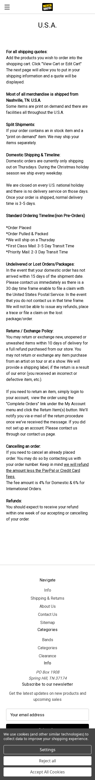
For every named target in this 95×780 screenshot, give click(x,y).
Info (47, 590)
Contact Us (47, 614)
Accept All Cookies (47, 772)
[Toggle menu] (7, 7)
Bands (47, 639)
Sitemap (47, 622)
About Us (48, 606)
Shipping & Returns (47, 598)
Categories (47, 647)
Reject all (47, 761)
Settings (47, 749)
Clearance (47, 656)
